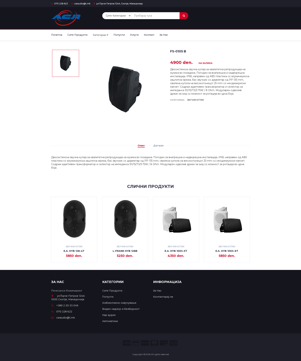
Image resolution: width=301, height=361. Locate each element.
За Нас (164, 34)
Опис (141, 145)
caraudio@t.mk (82, 3)
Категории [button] (100, 35)
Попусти (119, 34)
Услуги (134, 34)
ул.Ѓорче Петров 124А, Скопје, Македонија (119, 3)
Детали (158, 145)
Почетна (56, 34)
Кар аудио (109, 315)
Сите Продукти (77, 34)
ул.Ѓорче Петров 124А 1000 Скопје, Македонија (68, 297)
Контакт (149, 34)
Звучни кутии (195, 100)
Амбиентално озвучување (119, 302)
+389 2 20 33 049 (67, 305)
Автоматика (110, 321)
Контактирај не (163, 296)
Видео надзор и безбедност (121, 308)
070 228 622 (61, 3)
